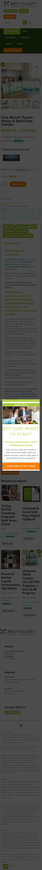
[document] (21, 435)
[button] (1, 400)
